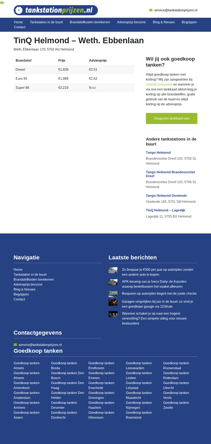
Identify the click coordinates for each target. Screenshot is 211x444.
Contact (19, 27)
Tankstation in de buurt (46, 22)
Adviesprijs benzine (131, 22)
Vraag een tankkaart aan (172, 118)
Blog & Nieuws (164, 22)
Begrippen (189, 22)
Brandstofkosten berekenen (90, 22)
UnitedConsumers (159, 84)
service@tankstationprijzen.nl (175, 10)
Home (18, 22)
